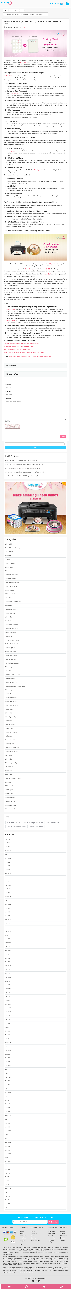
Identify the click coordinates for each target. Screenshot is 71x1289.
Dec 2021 (7, 1019)
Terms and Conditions (22, 1241)
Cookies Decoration (10, 609)
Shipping (22, 1233)
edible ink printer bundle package (16, 826)
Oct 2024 (7, 923)
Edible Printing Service (11, 586)
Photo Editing (51, 1238)
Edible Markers (9, 571)
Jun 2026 (8, 846)
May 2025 (8, 896)
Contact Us (34, 1233)
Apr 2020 (7, 1073)
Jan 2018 (8, 1169)
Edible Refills (8, 544)
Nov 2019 (8, 1092)
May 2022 (8, 1008)
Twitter (63, 1233)
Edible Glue (8, 782)
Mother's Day (8, 736)
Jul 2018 (7, 1146)
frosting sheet (23, 356)
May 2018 (8, 1154)
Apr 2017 (7, 1192)
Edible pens (8, 770)
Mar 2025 (8, 904)
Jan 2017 (8, 1204)
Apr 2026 (7, 854)
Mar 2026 (8, 858)
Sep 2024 (7, 927)
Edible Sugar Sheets (10, 651)
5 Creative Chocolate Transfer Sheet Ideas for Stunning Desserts (22, 343)
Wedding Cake (9, 605)
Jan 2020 (8, 1085)
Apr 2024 (7, 946)
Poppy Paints (9, 709)
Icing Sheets (8, 755)
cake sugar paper (14, 356)
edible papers (51, 264)
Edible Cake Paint (10, 759)
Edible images (24, 62)
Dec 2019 (7, 1088)
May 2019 (8, 1115)
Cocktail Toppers (10, 647)
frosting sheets (38, 170)
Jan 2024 (8, 958)
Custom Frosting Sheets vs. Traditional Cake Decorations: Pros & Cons (24, 352)
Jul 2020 (7, 1061)
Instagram (64, 1235)
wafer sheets (47, 274)
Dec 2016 (7, 1207)
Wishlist (50, 1235)
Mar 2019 (8, 1123)
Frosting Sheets (9, 728)
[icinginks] (6, 3)
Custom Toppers (10, 724)
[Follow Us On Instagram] (36, 1281)
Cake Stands (8, 636)
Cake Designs (9, 621)
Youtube (62, 1240)
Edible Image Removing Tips (13, 601)
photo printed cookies (53, 822)
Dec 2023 (7, 962)
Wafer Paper (8, 774)
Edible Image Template (11, 667)
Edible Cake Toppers (11, 701)
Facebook (63, 1231)
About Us (22, 1231)
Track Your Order (35, 1240)
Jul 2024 (7, 935)
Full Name (8, 385)
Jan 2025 (8, 912)
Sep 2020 (7, 1058)
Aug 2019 (8, 1104)
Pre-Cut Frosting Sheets (12, 640)
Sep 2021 (7, 1031)
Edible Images (9, 567)
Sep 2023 (7, 973)
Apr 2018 (7, 1157)
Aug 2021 (8, 1035)
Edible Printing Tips (10, 809)
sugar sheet (40, 356)
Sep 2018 (7, 1138)
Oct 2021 (7, 1027)
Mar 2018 (8, 1161)
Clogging (7, 559)
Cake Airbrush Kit (10, 678)
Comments (8, 398)
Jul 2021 (7, 1038)
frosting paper (32, 356)
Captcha (7, 421)
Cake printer (8, 720)
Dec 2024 (7, 916)
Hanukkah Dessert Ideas (12, 663)
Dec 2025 (7, 870)
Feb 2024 (7, 954)
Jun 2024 (8, 939)
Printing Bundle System (11, 575)
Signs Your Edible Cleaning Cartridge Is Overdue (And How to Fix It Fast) (25, 464)
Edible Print (8, 598)
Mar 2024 (8, 950)
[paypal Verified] (13, 1237)
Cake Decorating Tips (11, 682)
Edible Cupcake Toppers (12, 717)
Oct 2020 (7, 1054)
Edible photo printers (11, 732)
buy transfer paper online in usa (33, 822)
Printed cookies (9, 786)
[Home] (5, 10)
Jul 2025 (7, 889)
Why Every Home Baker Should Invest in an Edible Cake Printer (22, 468)
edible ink (47, 269)
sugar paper (13, 151)
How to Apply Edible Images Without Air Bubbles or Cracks (21, 460)
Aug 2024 (8, 931)
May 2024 (8, 942)
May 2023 (8, 989)
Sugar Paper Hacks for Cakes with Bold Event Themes (19, 346)
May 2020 (8, 1069)
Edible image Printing (11, 763)
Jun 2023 (8, 985)
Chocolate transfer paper (12, 747)
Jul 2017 (7, 1184)
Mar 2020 (8, 1077)
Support (33, 1231)
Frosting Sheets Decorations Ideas (15, 686)
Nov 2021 (8, 1023)
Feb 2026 (7, 862)
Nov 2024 (8, 919)
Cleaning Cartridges (10, 578)
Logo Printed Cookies (11, 655)
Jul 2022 (7, 1000)
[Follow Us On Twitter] (33, 1281)
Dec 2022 (7, 996)
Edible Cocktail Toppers (11, 751)
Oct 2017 (7, 1177)
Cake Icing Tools (9, 743)
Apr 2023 (7, 992)
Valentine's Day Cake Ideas (12, 674)
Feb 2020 (7, 1081)
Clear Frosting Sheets (11, 697)
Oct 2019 (7, 1096)
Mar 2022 (8, 1012)
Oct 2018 (7, 1134)
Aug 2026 (8, 839)
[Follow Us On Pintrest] (39, 1281)
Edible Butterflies (10, 797)
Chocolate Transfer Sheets (12, 582)
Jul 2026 (7, 843)
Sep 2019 (7, 1100)
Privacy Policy (23, 1235)
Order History (51, 1233)
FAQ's (21, 1244)
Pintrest (63, 1238)
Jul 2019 (7, 1108)
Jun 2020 (8, 1065)
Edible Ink (8, 671)
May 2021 (8, 1042)
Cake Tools (8, 694)
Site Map (33, 1238)
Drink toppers (9, 790)
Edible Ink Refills (9, 590)
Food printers (9, 793)
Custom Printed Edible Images (13, 778)
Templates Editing (51, 1241)
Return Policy (23, 1238)
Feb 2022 (7, 1015)
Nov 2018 (8, 1131)
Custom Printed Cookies (12, 644)
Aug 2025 (8, 885)
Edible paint (8, 713)
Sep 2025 (7, 881)
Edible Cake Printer (10, 805)
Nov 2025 (8, 873)
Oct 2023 (7, 969)
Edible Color (8, 617)
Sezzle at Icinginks (10, 740)
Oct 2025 (7, 877)
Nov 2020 (8, 1050)
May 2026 (8, 850)
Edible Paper (8, 555)
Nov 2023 (8, 965)
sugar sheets (14, 93)
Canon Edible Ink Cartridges (13, 548)
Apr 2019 (7, 1119)
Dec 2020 (7, 1046)
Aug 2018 (8, 1142)
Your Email (8, 391)
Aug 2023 (8, 977)
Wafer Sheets (9, 767)
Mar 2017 (8, 1196)
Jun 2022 (8, 1004)
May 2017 (8, 1188)
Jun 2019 (8, 1111)
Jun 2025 (8, 893)
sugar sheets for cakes (14, 822)
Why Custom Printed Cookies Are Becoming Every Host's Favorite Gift (24, 472)
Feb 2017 (7, 1200)
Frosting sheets (8, 76)
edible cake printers (29, 269)
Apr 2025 (7, 900)
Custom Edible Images (11, 659)
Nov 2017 (8, 1173)
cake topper (47, 356)
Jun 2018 (8, 1150)
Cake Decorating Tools (11, 628)
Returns (33, 1235)
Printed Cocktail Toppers (12, 594)
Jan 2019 (8, 1127)
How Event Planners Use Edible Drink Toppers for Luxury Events (23, 476)
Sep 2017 (7, 1180)
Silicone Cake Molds (10, 632)
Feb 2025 (7, 908)
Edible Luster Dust (10, 613)
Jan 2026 (8, 866)
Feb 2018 (7, 1165)
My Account (51, 1231)
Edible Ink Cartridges (11, 563)
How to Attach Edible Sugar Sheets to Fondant (17, 349)
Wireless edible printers (36, 826)
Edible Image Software (11, 624)
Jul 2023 (7, 981)
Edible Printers (9, 551)
